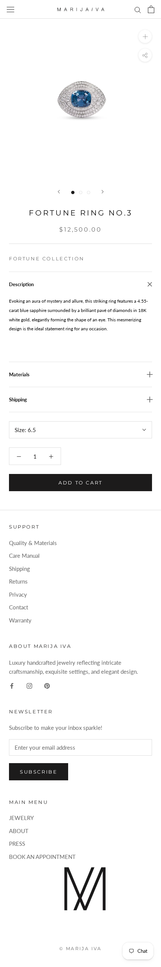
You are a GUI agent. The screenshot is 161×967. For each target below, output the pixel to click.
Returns (18, 581)
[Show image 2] (80, 192)
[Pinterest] (47, 685)
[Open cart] (151, 9)
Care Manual (24, 555)
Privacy (18, 594)
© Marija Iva (80, 948)
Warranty (20, 620)
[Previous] (59, 191)
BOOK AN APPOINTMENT (42, 856)
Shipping (19, 568)
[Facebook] (12, 685)
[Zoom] (145, 36)
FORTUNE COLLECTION (47, 258)
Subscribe (38, 772)
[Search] (137, 9)
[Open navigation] (10, 9)
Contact (18, 607)
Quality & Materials (33, 542)
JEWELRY (21, 817)
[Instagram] (29, 685)
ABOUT (18, 830)
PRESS (17, 843)
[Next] (102, 191)
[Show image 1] (73, 192)
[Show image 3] (88, 192)
